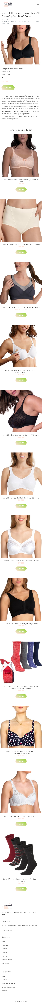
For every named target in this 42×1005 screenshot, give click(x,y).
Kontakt (4, 980)
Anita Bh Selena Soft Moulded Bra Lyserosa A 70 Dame (21, 181)
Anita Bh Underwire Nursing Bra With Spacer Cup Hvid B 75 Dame (21, 371)
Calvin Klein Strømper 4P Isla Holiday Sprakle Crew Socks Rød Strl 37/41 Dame (21, 688)
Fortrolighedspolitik (8, 987)
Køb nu (8, 87)
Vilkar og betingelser (8, 983)
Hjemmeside (5, 19)
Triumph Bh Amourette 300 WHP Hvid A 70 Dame (21, 816)
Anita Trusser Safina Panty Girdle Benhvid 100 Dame (21, 245)
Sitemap (4, 991)
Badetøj (4, 941)
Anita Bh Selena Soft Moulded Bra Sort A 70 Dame (21, 435)
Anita (21, 69)
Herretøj (4, 956)
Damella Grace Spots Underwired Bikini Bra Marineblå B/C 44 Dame (21, 752)
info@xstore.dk (6, 930)
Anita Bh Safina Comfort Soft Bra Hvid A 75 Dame (21, 561)
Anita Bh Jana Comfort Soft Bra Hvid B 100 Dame (21, 498)
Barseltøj (4, 945)
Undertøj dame (6, 960)
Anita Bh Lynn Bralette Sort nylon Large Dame (21, 624)
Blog (3, 976)
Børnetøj (4, 949)
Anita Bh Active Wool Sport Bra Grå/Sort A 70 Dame (21, 307)
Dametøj (4, 952)
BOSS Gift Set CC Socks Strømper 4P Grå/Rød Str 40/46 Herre (21, 880)
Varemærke (14, 69)
